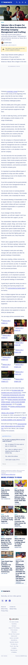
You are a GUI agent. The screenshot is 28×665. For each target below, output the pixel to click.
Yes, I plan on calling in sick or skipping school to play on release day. (13, 451)
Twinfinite (14, 623)
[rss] (2, 600)
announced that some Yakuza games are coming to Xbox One (13, 426)
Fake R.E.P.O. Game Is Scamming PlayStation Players (5, 493)
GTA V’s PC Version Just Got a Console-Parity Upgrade (7, 518)
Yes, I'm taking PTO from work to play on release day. (14, 445)
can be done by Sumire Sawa (16, 288)
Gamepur (14, 625)
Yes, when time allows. (11, 456)
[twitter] (6, 600)
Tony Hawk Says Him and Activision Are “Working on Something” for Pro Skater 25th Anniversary (7, 566)
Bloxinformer (14, 650)
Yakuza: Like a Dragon (7, 413)
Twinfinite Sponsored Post (20, 582)
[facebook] (9, 600)
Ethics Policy (4, 608)
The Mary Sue (14, 644)
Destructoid (14, 636)
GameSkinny (14, 640)
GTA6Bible (14, 652)
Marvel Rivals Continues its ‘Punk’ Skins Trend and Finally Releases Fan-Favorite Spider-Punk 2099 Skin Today (21, 496)
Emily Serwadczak (5, 498)
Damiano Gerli (4, 523)
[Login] (25, 2)
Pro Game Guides (14, 621)
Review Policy (13, 608)
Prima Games (14, 630)
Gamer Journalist (14, 638)
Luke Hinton (4, 573)
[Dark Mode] (19, 2)
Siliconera (14, 632)
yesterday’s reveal (12, 91)
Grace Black (18, 504)
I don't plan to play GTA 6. (12, 459)
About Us (3, 606)
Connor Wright (5, 549)
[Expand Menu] (22, 2)
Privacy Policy (4, 610)
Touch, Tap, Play (14, 646)
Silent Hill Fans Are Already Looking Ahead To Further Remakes (20, 542)
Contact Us (12, 606)
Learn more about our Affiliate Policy (8, 474)
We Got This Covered (14, 634)
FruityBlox (14, 648)
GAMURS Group (23, 655)
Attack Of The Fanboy (14, 627)
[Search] (16, 2)
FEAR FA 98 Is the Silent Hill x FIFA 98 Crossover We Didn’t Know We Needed (20, 520)
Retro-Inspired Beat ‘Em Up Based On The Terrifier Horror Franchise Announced (6, 543)
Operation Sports (14, 642)
